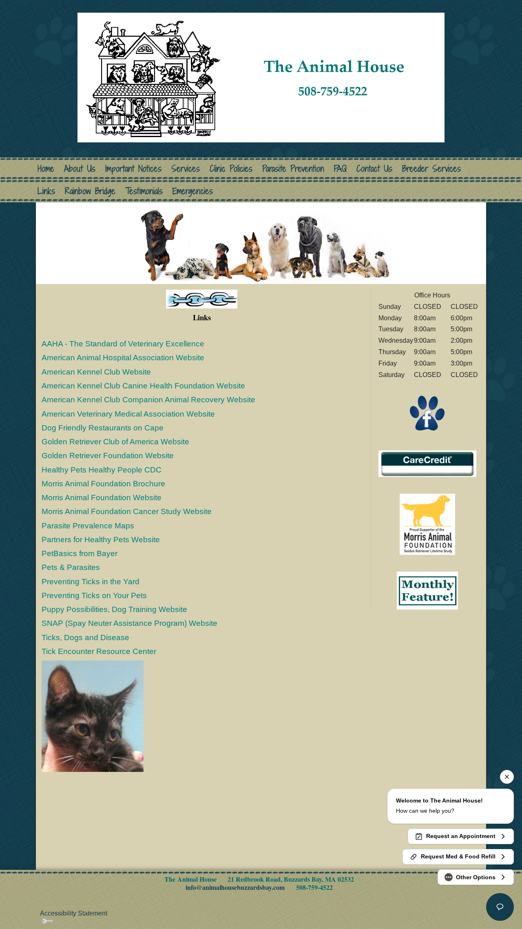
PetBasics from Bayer (79, 553)
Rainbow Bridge (90, 191)
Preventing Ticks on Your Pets (94, 595)
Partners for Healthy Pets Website (101, 539)
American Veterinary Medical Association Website (128, 414)
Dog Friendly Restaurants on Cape (103, 427)
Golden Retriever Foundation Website (108, 455)
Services (185, 169)
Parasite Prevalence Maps (88, 525)
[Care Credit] (427, 463)
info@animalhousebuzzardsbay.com (235, 887)
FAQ (340, 169)
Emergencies (193, 191)
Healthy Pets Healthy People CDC (101, 470)
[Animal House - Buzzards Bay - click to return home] (261, 76)
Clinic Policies (231, 169)
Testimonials (144, 191)
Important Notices (133, 169)
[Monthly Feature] (427, 589)
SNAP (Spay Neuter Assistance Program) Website (129, 623)
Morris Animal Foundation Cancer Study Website (127, 511)
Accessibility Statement (73, 913)
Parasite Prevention (293, 169)
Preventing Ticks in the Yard (90, 581)
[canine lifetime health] (427, 523)
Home (46, 169)
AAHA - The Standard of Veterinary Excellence (123, 343)
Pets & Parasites (71, 567)
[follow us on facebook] (427, 413)
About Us (79, 169)
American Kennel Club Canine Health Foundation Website (143, 385)
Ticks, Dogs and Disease (85, 637)
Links (46, 191)
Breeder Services (431, 169)
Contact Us (374, 169)
